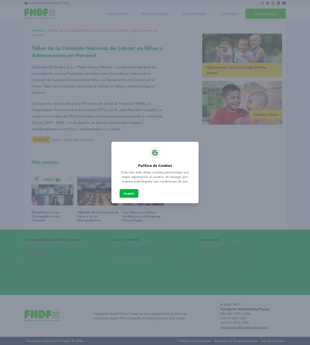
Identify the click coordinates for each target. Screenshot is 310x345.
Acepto (129, 193)
